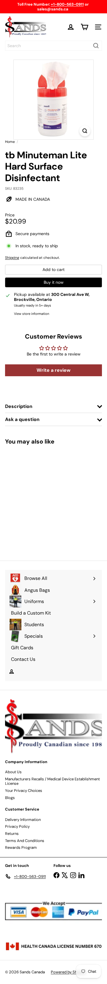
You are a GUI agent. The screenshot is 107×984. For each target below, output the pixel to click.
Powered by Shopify (68, 972)
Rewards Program (21, 847)
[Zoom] (84, 130)
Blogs (10, 797)
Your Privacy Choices (23, 790)
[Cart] (84, 27)
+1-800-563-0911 (67, 4)
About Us (13, 771)
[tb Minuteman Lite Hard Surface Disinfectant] (42, 499)
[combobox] (53, 46)
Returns (12, 833)
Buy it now (54, 282)
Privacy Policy (17, 826)
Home (10, 142)
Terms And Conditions (24, 840)
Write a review (53, 370)
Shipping (12, 257)
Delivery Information (23, 819)
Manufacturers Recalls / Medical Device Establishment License (52, 781)
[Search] (96, 46)
